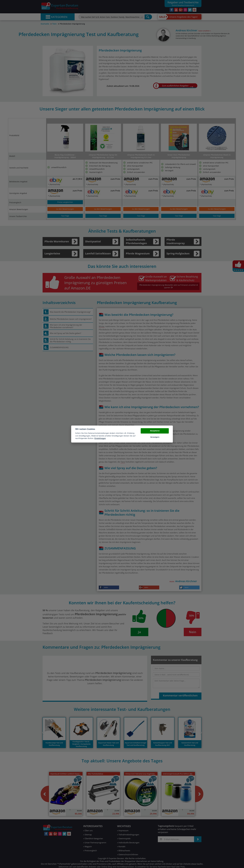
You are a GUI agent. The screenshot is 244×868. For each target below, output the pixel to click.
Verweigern (154, 437)
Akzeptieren (155, 431)
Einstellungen (100, 438)
